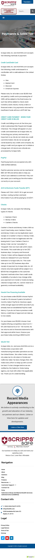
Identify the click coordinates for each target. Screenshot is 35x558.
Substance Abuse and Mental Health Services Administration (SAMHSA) (16, 494)
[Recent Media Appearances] (17, 391)
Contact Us (5, 488)
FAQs (3, 490)
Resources (5, 482)
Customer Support (7, 485)
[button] (3, 17)
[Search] (32, 11)
